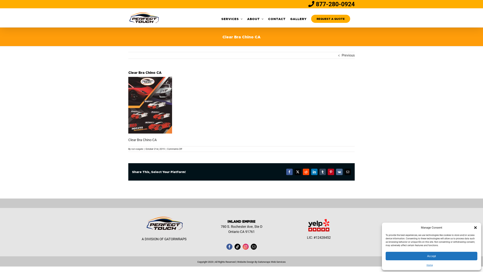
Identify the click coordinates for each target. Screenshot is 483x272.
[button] (475, 228)
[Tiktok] (238, 247)
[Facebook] (229, 247)
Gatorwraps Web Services (272, 261)
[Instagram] (246, 247)
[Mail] (254, 247)
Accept (431, 256)
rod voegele (137, 149)
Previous (348, 55)
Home (430, 265)
